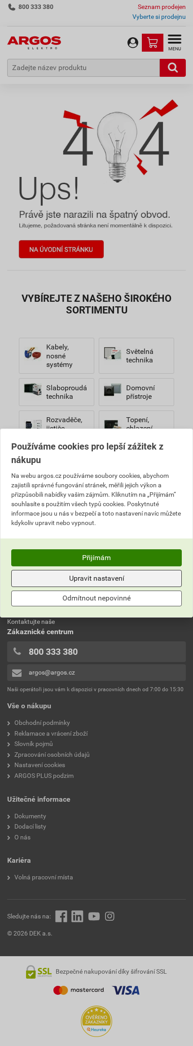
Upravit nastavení (96, 578)
